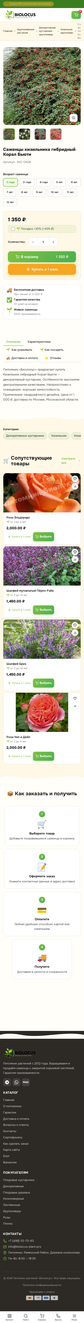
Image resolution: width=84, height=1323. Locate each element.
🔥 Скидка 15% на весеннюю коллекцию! (28, 3)
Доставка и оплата (16, 1119)
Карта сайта (11, 1150)
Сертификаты (12, 1137)
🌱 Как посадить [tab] (51, 350)
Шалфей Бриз (16, 664)
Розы (6, 1217)
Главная (7, 31)
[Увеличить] (74, 118)
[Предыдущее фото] (10, 86)
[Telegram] (7, 1082)
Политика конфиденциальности (42, 1285)
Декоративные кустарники (25, 436)
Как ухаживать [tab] (19, 350)
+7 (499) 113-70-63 (21, 1241)
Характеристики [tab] (39, 342)
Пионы (8, 1224)
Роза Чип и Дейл (18, 737)
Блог (6, 1156)
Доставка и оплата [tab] (22, 358)
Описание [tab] (13, 342)
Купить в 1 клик (21, 536)
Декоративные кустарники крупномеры (47, 31)
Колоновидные (13, 1199)
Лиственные (11, 1205)
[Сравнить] (75, 486)
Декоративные (13, 1186)
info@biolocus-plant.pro (24, 1247)
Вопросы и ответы (16, 1125)
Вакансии (10, 1162)
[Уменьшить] (33, 242)
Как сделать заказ (16, 1144)
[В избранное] (75, 479)
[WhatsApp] (16, 1082)
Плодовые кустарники (18, 1180)
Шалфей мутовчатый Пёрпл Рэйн (30, 591)
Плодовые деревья (16, 1193)
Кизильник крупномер (67, 31)
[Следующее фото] (73, 86)
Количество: (16, 242)
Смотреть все (68, 461)
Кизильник (59, 436)
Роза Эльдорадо (18, 517)
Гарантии (9, 1112)
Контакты (9, 1131)
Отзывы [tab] (53, 358)
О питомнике (12, 1106)
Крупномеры (12, 1211)
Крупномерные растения (25, 31)
